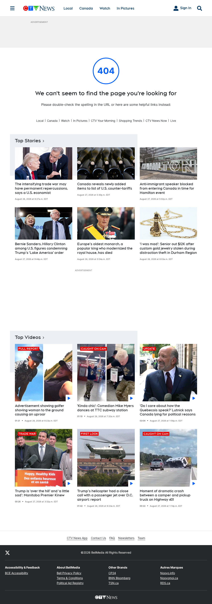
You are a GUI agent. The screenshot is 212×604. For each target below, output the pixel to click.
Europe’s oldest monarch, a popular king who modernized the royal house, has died (104, 248)
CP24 (112, 573)
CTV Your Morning (103, 120)
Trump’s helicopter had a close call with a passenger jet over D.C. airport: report (105, 495)
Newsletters (126, 538)
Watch (105, 8)
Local (68, 8)
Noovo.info (167, 573)
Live (173, 120)
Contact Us (98, 538)
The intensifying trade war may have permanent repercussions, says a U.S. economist (41, 188)
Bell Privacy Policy (69, 573)
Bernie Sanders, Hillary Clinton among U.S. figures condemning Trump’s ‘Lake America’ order (41, 248)
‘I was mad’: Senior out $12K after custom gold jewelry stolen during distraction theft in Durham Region (168, 248)
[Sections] (12, 8)
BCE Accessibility (16, 573)
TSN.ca (113, 583)
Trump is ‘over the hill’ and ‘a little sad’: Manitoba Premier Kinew (42, 493)
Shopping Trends (130, 120)
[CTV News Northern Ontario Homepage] (38, 8)
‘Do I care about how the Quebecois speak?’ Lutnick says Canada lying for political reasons (168, 410)
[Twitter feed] (7, 552)
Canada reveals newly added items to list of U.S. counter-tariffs (104, 186)
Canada (86, 8)
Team (141, 538)
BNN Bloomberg (119, 578)
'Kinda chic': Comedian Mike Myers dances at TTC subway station (105, 408)
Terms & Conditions (70, 578)
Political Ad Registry (70, 583)
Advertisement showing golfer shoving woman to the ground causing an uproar (39, 410)
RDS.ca (165, 583)
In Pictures (125, 8)
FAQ (112, 538)
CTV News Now (156, 120)
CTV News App (77, 538)
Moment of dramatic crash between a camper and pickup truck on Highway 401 (165, 495)
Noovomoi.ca (169, 578)
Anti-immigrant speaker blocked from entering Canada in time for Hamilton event (167, 188)
